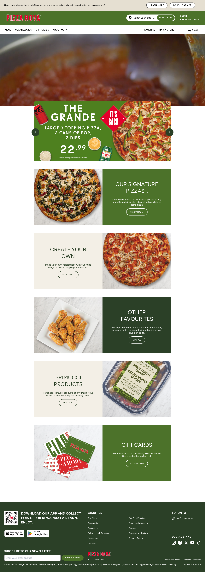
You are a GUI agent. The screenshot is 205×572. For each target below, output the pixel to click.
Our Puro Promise (137, 518)
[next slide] (169, 132)
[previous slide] (35, 132)
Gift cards (42, 29)
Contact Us (93, 528)
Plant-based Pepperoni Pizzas (90, 30)
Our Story (92, 518)
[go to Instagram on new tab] (174, 543)
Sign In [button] (184, 16)
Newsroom (93, 538)
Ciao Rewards (23, 29)
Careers (132, 528)
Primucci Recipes (136, 538)
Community (93, 523)
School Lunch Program (98, 533)
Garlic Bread (88, 30)
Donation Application (138, 533)
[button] (150, 18)
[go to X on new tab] (186, 543)
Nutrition (92, 543)
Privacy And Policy (172, 560)
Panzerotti (73, 29)
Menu (8, 29)
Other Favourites (106, 29)
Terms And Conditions (191, 560)
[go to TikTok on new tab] (199, 543)
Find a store (166, 29)
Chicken (87, 29)
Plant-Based (127, 29)
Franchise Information (138, 523)
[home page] (99, 554)
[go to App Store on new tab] (14, 533)
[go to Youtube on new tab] (192, 543)
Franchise (149, 29)
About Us (58, 29)
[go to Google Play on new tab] (38, 533)
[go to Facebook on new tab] (180, 543)
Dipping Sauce (13, 30)
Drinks (104, 30)
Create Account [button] (190, 19)
